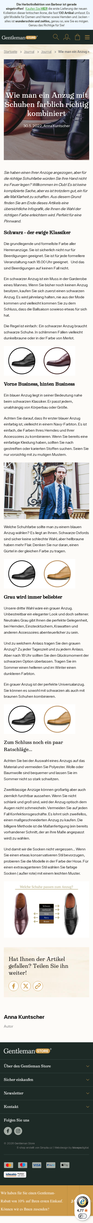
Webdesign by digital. (71, 1147)
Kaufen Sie (36, 8)
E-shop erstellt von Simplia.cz (34, 1147)
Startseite (10, 52)
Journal (29, 52)
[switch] (82, 1216)
